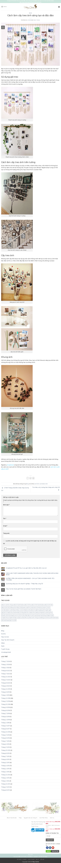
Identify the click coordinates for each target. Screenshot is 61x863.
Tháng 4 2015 (5, 765)
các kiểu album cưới (7, 610)
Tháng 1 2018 (5, 722)
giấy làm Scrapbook (7, 612)
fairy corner (20, 610)
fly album (32, 610)
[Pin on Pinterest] (33, 478)
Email (5, 526)
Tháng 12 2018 (5, 698)
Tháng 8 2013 (5, 790)
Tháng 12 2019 (5, 689)
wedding (41, 617)
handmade (16, 612)
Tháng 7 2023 (5, 673)
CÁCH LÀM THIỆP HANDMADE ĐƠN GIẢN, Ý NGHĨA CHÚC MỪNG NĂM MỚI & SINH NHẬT (32, 574)
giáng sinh (42, 610)
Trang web (6, 533)
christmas (32, 607)
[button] (4, 7)
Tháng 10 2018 (5, 704)
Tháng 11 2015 (5, 747)
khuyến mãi (4, 615)
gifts (37, 610)
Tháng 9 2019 (5, 692)
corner (48, 607)
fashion (26, 610)
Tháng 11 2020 (5, 680)
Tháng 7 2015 (5, 756)
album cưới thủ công (7, 604)
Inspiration (42, 612)
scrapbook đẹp (12, 617)
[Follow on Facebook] (47, 847)
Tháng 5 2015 (5, 762)
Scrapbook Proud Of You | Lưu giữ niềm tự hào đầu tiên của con (26, 568)
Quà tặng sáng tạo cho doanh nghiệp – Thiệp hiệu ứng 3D (24, 583)
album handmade (18, 604)
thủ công (35, 617)
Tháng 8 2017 (5, 729)
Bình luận (6, 505)
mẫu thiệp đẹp (26, 615)
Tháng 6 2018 (5, 716)
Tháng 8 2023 (5, 670)
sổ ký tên (24, 617)
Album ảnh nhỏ (5, 607)
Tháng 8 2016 (5, 738)
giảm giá (48, 610)
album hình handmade (37, 604)
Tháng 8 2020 (5, 683)
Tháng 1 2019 (5, 695)
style (19, 617)
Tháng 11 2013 (5, 787)
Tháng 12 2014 (5, 775)
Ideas (37, 612)
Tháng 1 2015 (5, 772)
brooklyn (17, 607)
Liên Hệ (42, 859)
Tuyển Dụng (5, 649)
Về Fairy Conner (22, 859)
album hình (27, 604)
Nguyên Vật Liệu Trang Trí (30, 817)
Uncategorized (6, 652)
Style (2, 646)
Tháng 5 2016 (5, 744)
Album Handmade (12, 817)
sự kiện (29, 617)
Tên (4, 518)
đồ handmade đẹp (6, 620)
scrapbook (4, 617)
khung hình (49, 612)
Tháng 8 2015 (5, 753)
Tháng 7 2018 (5, 713)
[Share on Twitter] (30, 478)
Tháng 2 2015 (5, 768)
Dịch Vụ (52, 817)
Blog (30, 13)
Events (3, 634)
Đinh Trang (37, 20)
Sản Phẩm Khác (43, 817)
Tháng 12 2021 (5, 677)
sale (52, 615)
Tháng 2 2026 (5, 664)
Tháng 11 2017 (5, 726)
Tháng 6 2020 (5, 686)
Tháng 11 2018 (5, 701)
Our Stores (31, 859)
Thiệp (20, 817)
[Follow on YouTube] (53, 847)
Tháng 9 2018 (5, 707)
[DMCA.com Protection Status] (52, 851)
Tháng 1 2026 (5, 667)
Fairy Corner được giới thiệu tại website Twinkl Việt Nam (23, 589)
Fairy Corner (5, 637)
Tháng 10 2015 (5, 750)
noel (32, 615)
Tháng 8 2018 (5, 710)
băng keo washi (25, 607)
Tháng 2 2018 (5, 719)
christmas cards (41, 607)
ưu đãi (14, 620)
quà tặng (37, 615)
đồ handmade (54, 617)
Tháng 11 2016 (5, 735)
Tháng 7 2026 (5, 661)
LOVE (19, 615)
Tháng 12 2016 (5, 732)
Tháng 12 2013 (5, 784)
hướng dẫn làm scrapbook (27, 612)
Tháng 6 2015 (5, 759)
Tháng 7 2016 (5, 741)
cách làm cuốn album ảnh (41, 483)
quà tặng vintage (45, 615)
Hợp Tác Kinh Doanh (7, 640)
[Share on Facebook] (27, 478)
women (47, 617)
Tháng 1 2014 (5, 781)
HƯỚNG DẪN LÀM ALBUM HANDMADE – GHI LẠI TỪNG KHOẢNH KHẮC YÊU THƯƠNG (30, 579)
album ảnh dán (48, 604)
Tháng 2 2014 (5, 778)
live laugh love (12, 615)
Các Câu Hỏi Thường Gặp (38, 822)
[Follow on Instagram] (50, 847)
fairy (14, 610)
